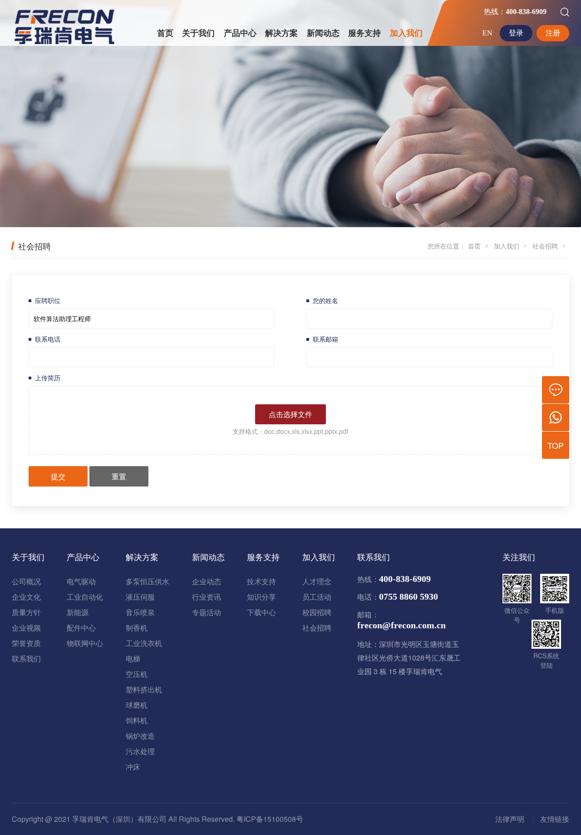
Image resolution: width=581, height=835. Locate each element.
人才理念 (316, 581)
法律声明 (509, 819)
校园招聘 (316, 612)
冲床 (133, 766)
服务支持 (364, 33)
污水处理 (140, 751)
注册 (553, 33)
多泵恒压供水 (147, 581)
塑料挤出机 (144, 689)
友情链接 (554, 819)
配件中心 (81, 627)
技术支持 (261, 581)
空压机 (137, 674)
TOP (555, 445)
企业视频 (26, 627)
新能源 (78, 612)
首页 (165, 33)
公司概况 (26, 581)
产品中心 (240, 33)
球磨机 (137, 705)
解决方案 (281, 33)
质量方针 (26, 612)
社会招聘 (545, 245)
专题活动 (206, 612)
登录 (516, 33)
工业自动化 (85, 596)
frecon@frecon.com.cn (401, 625)
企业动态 (206, 581)
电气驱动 (81, 581)
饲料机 (137, 720)
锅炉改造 (140, 736)
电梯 (133, 658)
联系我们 (26, 658)
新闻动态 (323, 33)
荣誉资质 (26, 643)
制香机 (137, 627)
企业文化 (26, 596)
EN (487, 33)
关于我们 (198, 33)
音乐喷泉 (140, 612)
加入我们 (406, 33)
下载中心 (261, 612)
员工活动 (316, 596)
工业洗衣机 (144, 643)
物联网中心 (85, 643)
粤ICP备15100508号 (269, 819)
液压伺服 (140, 596)
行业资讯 (206, 596)
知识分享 (261, 596)
